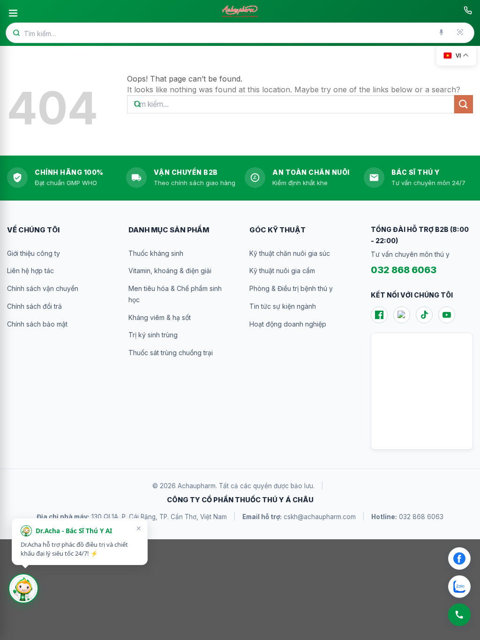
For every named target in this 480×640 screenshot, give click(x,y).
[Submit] (463, 104)
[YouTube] (446, 314)
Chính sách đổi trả (34, 306)
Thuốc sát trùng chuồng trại (170, 353)
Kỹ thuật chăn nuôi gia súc (289, 253)
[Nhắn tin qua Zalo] (459, 586)
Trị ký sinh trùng (153, 335)
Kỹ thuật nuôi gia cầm (282, 271)
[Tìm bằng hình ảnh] (460, 32)
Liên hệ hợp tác (30, 271)
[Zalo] (401, 314)
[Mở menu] (13, 13)
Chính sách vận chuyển (42, 288)
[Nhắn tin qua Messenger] (459, 558)
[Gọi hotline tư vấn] (467, 10)
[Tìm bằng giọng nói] (442, 32)
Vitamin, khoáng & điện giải (169, 271)
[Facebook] (379, 314)
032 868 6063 (403, 269)
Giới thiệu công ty (33, 253)
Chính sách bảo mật (37, 324)
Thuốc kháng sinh (155, 253)
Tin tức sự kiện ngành (282, 306)
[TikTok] (424, 314)
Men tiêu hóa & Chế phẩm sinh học (175, 294)
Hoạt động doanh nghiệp (287, 324)
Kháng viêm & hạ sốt (159, 317)
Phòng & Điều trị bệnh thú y (291, 288)
